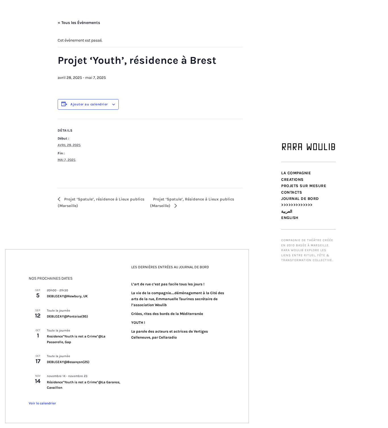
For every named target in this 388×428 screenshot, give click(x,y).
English (290, 217)
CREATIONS (292, 179)
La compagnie (296, 173)
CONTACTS (291, 192)
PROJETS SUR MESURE (303, 185)
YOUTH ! (138, 322)
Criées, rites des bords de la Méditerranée (167, 314)
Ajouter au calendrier (89, 104)
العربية (286, 211)
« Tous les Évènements (79, 22)
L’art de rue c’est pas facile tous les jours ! (168, 284)
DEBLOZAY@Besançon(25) (68, 362)
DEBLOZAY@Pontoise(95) (67, 316)
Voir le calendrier (42, 403)
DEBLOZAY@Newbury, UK (67, 296)
